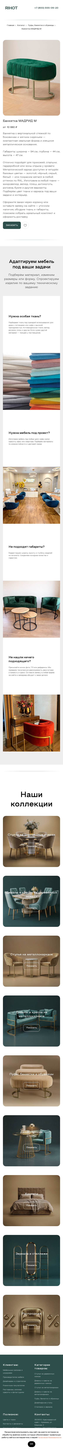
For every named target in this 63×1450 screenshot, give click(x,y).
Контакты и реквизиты (13, 1424)
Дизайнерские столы (43, 1403)
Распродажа (31, 1313)
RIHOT (11, 8)
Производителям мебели (13, 1377)
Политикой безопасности (49, 1437)
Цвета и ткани (9, 1420)
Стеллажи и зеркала (43, 1407)
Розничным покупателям (14, 1385)
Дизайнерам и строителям (14, 1381)
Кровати (31, 1194)
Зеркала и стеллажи (31, 1254)
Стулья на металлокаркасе (31, 954)
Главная (10, 25)
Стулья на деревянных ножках (31, 835)
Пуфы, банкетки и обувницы (41, 25)
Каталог (21, 25)
